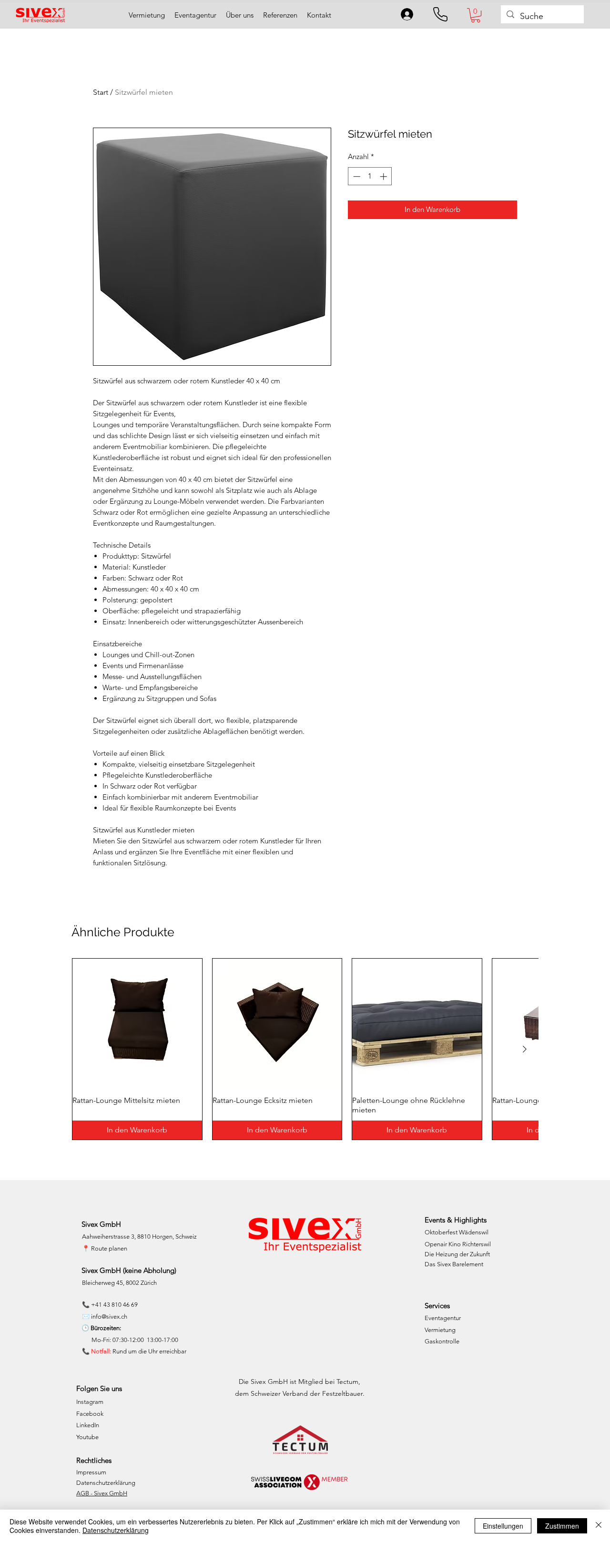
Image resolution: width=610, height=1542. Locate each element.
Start (100, 92)
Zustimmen (562, 1526)
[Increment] (384, 176)
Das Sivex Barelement (454, 1264)
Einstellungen (503, 1526)
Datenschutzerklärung (105, 1482)
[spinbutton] (370, 176)
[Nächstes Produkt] (524, 1049)
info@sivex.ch (109, 1316)
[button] (475, 15)
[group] (305, 1049)
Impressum (91, 1472)
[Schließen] (598, 1525)
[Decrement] (355, 176)
